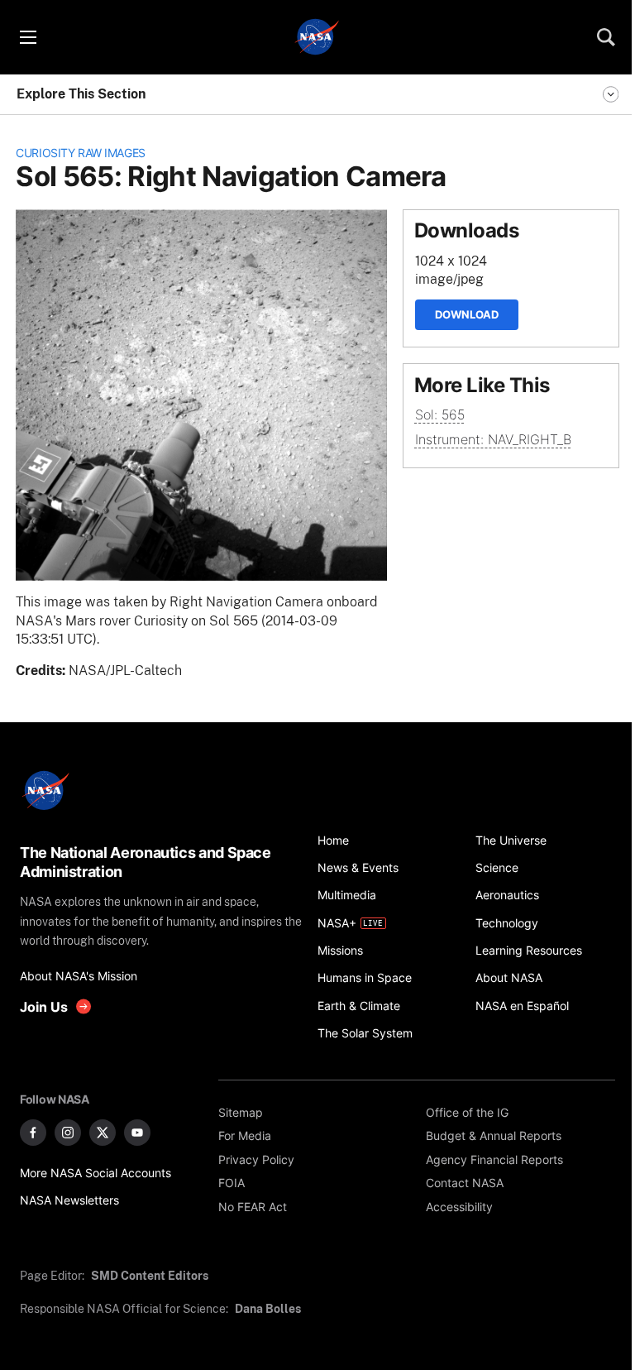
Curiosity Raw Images (81, 153)
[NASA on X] (102, 1132)
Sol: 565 (440, 415)
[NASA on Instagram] (68, 1132)
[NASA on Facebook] (33, 1132)
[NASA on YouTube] (137, 1132)
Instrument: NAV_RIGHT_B (493, 440)
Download (467, 314)
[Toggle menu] (27, 37)
